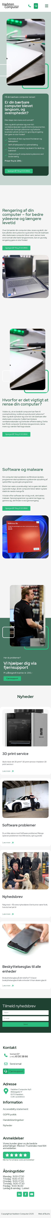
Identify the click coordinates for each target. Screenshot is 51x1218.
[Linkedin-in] (19, 1194)
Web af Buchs (44, 1214)
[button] (46, 6)
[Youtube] (31, 1194)
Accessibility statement (15, 1109)
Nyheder (7, 1125)
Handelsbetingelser (13, 1119)
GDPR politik (9, 1114)
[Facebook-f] (25, 1194)
